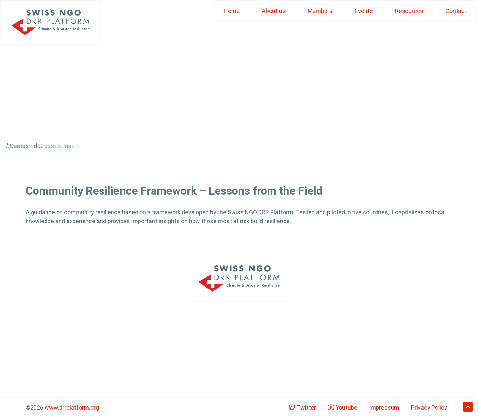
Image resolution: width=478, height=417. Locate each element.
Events (364, 10)
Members (320, 10)
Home (232, 10)
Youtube (345, 407)
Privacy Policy (429, 407)
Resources (409, 10)
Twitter (306, 407)
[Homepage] (50, 22)
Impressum (384, 407)
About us (273, 10)
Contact (456, 10)
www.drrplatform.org (72, 407)
